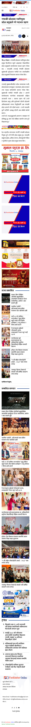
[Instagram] (24, 7)
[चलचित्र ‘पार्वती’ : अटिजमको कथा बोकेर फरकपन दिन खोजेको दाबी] (6, 310)
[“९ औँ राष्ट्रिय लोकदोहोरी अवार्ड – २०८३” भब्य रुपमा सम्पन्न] (6, 363)
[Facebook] (21, 7)
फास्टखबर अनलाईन (8, 29)
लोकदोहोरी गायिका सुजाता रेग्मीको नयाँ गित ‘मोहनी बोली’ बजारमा (15, 667)
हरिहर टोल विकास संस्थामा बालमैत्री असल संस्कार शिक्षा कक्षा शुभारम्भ (19, 352)
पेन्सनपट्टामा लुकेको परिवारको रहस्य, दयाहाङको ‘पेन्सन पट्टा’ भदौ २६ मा (19, 331)
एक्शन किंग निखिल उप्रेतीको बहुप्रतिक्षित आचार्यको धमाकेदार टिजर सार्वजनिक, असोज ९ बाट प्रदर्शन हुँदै (19, 298)
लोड (15, 674)
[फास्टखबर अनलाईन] (4, 29)
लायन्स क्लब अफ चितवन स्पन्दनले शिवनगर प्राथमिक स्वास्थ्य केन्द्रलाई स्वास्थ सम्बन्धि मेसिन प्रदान (15, 657)
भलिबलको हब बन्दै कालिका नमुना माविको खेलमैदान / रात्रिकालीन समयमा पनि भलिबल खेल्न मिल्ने (16, 647)
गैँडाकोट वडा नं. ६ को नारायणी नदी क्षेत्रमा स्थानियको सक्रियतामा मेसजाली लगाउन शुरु (16, 626)
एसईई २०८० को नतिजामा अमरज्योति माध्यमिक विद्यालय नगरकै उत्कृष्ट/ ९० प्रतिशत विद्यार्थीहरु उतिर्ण (15, 636)
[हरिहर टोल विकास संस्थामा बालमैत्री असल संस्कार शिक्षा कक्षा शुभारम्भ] (6, 353)
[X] (27, 7)
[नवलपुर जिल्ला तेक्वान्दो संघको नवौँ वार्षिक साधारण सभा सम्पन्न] (6, 373)
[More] (27, 36)
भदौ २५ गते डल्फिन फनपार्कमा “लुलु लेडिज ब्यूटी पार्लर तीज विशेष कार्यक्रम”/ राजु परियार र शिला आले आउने (18, 320)
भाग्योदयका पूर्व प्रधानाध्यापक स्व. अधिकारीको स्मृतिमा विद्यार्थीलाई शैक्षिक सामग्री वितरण (19, 342)
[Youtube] (19, 708)
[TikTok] (14, 708)
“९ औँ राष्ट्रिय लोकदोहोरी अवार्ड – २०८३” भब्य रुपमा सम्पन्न (19, 362)
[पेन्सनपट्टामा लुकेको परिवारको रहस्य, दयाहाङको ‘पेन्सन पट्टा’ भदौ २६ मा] (6, 331)
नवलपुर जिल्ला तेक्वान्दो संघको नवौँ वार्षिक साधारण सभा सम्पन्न (19, 371)
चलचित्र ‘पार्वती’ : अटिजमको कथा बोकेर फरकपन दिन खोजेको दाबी (19, 308)
